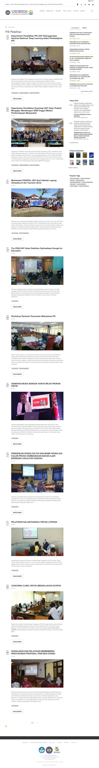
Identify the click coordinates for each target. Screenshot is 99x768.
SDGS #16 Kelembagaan (87, 182)
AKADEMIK (58, 11)
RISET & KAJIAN (67, 11)
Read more (18, 99)
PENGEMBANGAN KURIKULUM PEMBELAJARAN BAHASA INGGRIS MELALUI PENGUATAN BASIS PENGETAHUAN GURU (83, 135)
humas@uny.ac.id (42, 4)
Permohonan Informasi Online (55, 4)
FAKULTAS (75, 11)
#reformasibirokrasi (75, 182)
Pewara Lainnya (72, 167)
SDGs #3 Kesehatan (81, 184)
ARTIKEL (59, 742)
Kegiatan (72, 180)
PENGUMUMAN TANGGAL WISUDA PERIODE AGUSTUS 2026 (79, 50)
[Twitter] (81, 4)
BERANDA (42, 11)
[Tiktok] (93, 4)
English (92, 0)
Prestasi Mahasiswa (83, 186)
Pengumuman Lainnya (87, 91)
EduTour (73, 742)
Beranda (25, 742)
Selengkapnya (74, 142)
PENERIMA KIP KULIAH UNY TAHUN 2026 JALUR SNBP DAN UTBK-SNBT (81, 85)
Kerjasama (72, 184)
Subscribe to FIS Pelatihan (6, 726)
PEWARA (66, 742)
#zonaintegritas (80, 180)
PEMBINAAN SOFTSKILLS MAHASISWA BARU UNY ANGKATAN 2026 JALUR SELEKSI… (81, 34)
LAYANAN (83, 11)
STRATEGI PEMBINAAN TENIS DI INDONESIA (82, 115)
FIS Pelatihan (15, 93)
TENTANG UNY (50, 11)
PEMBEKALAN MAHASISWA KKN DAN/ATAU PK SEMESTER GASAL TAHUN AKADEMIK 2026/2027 (81, 67)
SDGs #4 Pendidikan (23, 93)
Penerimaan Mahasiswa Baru (38, 742)
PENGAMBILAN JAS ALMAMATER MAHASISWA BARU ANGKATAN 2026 (80, 43)
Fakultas (52, 742)
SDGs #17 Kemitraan (34, 93)
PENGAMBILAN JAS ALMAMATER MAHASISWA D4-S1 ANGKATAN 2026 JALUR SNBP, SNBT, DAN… (80, 76)
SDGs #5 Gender (74, 186)
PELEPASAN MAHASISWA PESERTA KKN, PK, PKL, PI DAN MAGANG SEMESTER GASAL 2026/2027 (81, 58)
